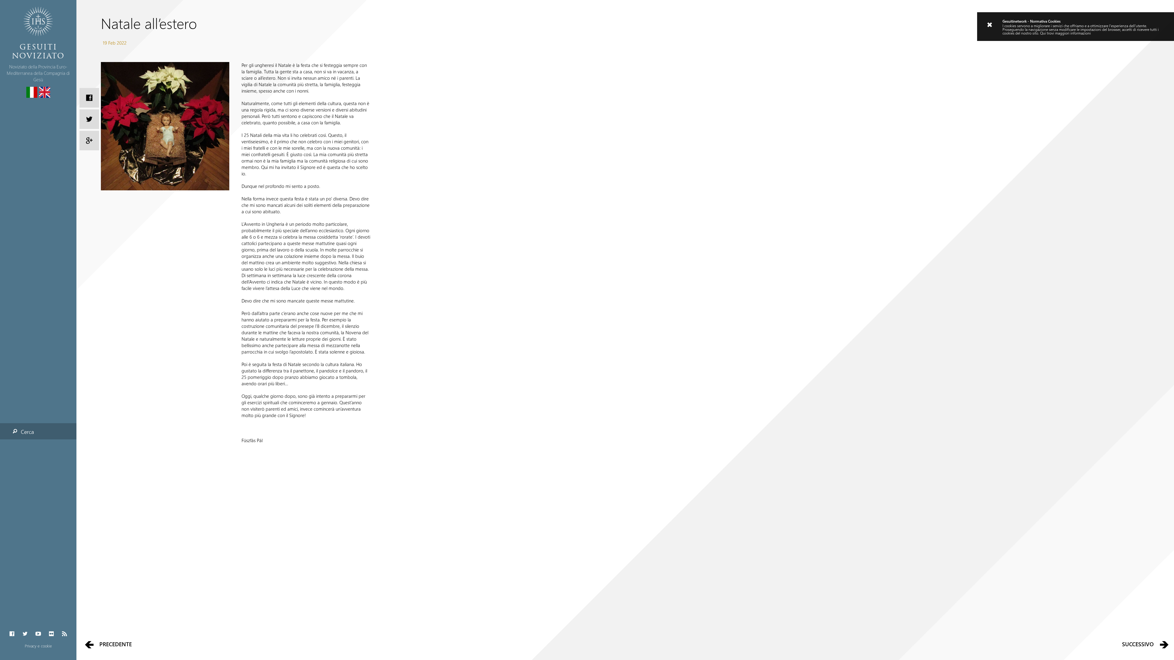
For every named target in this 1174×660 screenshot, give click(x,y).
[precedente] (89, 644)
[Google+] (89, 140)
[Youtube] (38, 634)
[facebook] (89, 98)
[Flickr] (51, 634)
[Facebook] (11, 634)
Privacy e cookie (38, 646)
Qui (1043, 33)
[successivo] (1164, 644)
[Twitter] (25, 634)
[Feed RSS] (64, 634)
